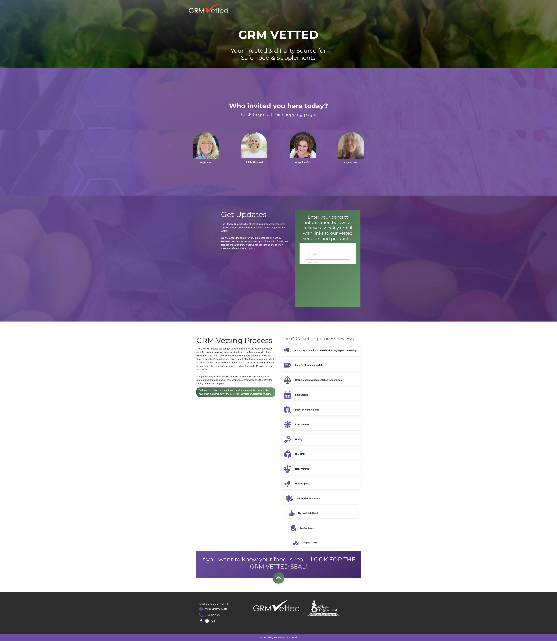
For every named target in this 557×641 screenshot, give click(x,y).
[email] (212, 621)
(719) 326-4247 (212, 614)
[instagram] (207, 621)
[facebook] (201, 621)
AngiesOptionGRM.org (216, 609)
